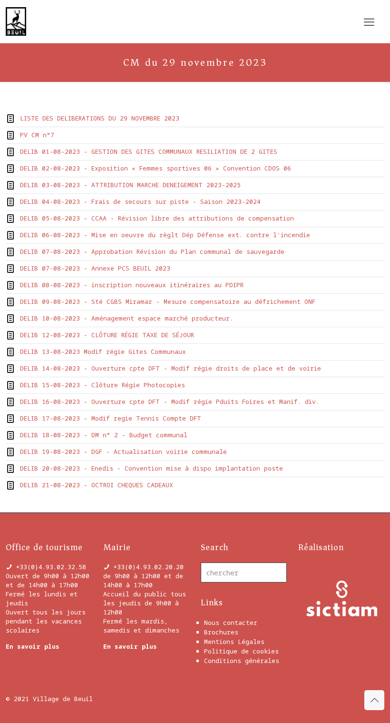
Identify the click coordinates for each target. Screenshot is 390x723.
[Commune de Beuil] (16, 21)
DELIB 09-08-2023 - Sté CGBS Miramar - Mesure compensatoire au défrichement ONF (167, 301)
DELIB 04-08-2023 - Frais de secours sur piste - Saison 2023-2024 (140, 201)
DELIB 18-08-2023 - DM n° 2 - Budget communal (103, 435)
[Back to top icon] (374, 700)
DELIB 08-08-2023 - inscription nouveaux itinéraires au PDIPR (132, 285)
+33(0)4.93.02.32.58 (51, 566)
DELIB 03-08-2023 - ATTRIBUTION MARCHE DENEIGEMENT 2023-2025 (130, 185)
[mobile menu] (369, 21)
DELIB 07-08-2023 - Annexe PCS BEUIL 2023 (95, 268)
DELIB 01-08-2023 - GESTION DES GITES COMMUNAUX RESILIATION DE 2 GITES (148, 151)
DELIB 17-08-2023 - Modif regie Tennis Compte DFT (110, 418)
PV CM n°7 (37, 135)
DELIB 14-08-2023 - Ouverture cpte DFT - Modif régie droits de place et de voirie (170, 368)
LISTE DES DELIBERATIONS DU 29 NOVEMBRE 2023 (99, 118)
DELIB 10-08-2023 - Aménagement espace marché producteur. (126, 318)
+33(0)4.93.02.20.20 (148, 566)
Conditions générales (241, 660)
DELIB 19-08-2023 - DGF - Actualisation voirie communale (123, 451)
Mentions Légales (234, 641)
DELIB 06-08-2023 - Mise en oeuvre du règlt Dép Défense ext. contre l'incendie (165, 235)
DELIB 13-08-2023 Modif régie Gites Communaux (103, 351)
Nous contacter (230, 622)
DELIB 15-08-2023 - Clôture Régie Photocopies (102, 385)
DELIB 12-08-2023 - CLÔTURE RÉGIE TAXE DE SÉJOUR (107, 335)
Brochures (221, 632)
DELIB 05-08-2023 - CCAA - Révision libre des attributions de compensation (157, 218)
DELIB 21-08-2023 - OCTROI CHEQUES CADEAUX (96, 485)
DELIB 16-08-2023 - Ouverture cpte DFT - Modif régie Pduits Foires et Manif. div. (169, 401)
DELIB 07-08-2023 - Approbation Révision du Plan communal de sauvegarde (152, 251)
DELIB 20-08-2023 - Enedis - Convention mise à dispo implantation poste (151, 468)
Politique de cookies (241, 651)
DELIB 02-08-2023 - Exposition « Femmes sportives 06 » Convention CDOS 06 (155, 168)
